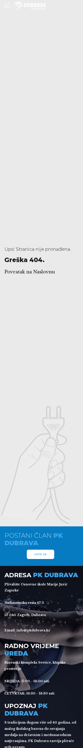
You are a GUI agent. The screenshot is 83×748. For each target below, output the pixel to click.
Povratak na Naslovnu (29, 272)
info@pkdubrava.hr (33, 630)
